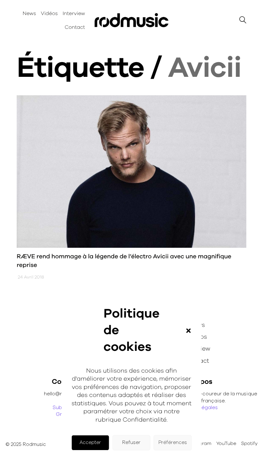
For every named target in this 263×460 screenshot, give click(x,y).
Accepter (90, 442)
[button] (188, 330)
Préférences (172, 442)
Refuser (131, 442)
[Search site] (242, 21)
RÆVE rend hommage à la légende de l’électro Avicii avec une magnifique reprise (124, 261)
